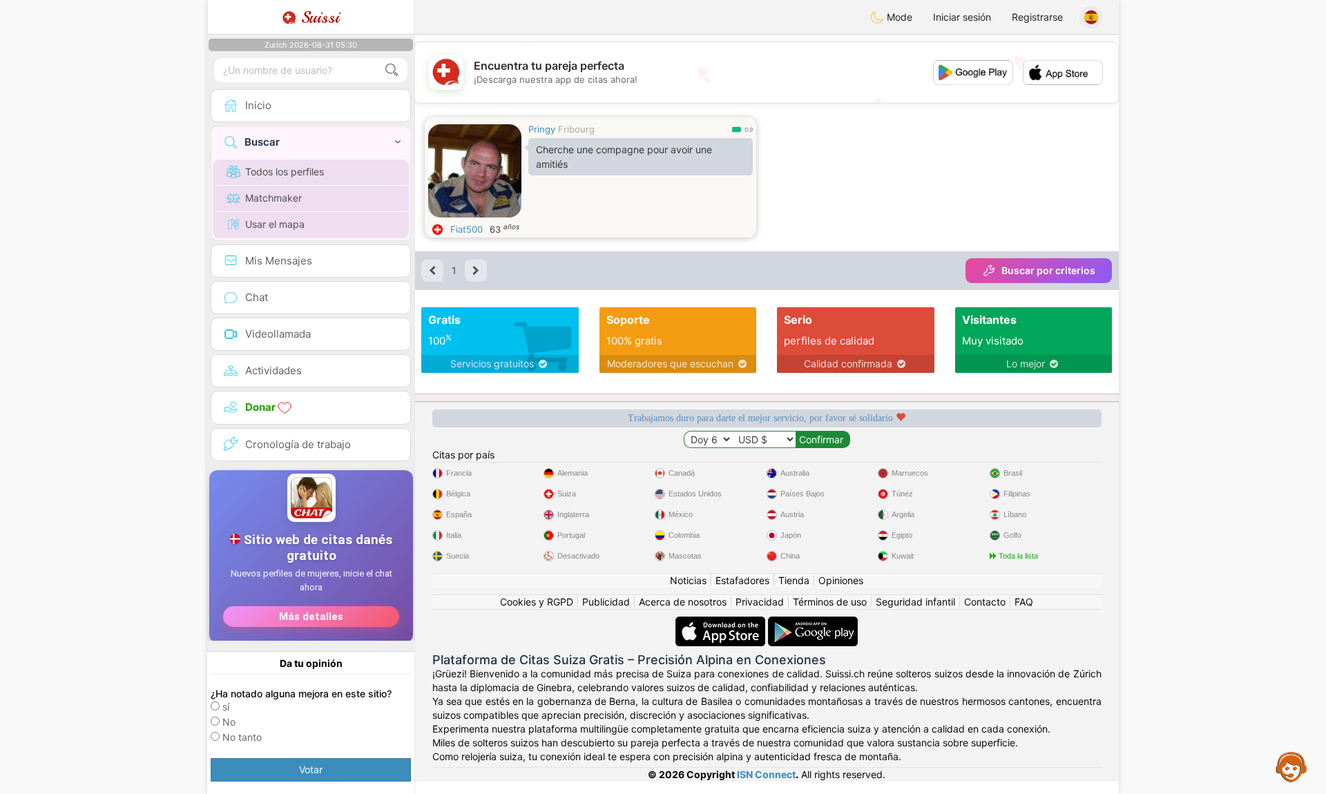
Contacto (985, 602)
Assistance (1291, 766)
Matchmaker (273, 198)
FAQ (1024, 602)
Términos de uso (830, 602)
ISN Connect (766, 774)
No (229, 722)
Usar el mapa (275, 224)
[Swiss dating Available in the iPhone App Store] (721, 623)
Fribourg (576, 129)
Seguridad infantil (915, 602)
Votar (311, 769)
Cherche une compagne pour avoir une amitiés (624, 157)
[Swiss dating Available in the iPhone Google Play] (813, 623)
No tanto (242, 737)
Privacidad (760, 602)
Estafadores (742, 580)
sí (225, 707)
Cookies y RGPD (536, 602)
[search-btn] (391, 70)
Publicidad (606, 602)
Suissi (317, 17)
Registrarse (1037, 17)
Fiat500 (466, 229)
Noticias (688, 580)
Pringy (541, 129)
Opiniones (840, 580)
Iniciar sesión (962, 17)
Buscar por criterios (1048, 270)
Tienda (793, 580)
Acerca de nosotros (683, 602)
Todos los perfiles (284, 171)
